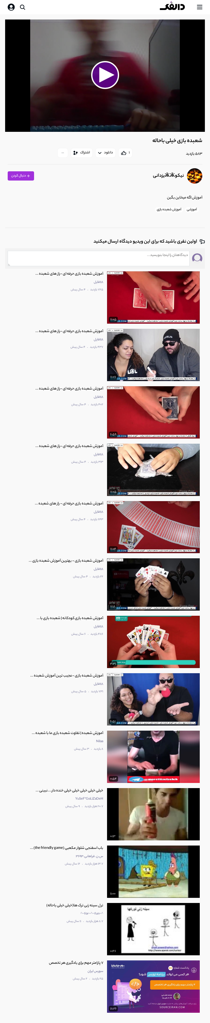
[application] (105, 75)
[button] (105, 75)
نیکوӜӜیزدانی (168, 175)
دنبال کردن (18, 175)
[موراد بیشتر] (62, 153)
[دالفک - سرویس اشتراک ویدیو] (176, 7)
